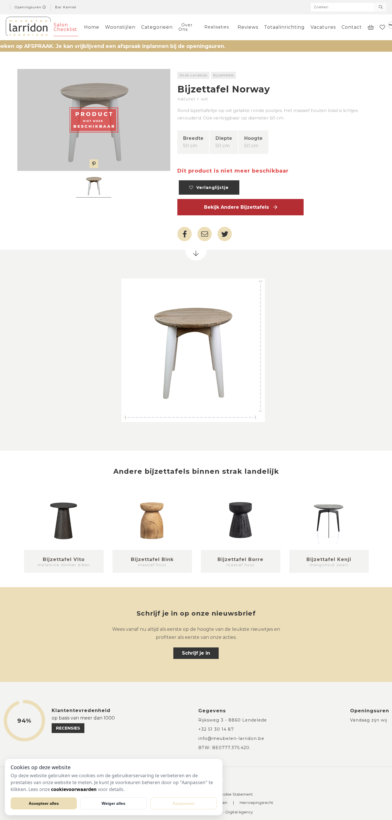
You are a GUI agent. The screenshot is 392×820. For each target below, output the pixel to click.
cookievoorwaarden (74, 789)
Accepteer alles (44, 803)
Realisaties (216, 27)
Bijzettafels (223, 75)
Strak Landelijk (193, 75)
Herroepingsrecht (256, 803)
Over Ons (185, 27)
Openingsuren (28, 7)
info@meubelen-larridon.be (231, 738)
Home (91, 27)
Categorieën (157, 27)
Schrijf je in (196, 653)
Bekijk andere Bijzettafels (238, 207)
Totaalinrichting (284, 27)
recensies (68, 728)
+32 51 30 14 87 (216, 729)
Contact (351, 27)
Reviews (248, 27)
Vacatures (323, 27)
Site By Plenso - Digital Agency (224, 812)
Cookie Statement (235, 794)
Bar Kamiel (65, 7)
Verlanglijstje (211, 187)
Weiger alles (113, 803)
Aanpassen (183, 803)
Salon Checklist (65, 27)
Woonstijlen (120, 27)
